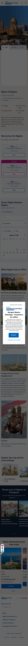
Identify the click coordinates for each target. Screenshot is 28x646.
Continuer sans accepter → (16, 304)
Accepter (13, 335)
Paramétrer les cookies (14, 340)
